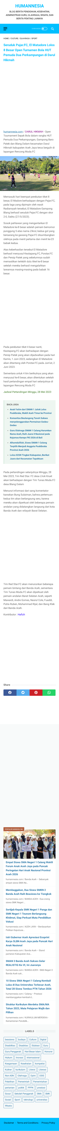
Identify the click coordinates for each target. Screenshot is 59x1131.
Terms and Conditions (27, 1123)
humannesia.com (13, 131)
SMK (47, 1093)
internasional (33, 1057)
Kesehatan (26, 1063)
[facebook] (10, 692)
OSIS (41, 1075)
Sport (17, 1099)
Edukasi (35, 1045)
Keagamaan (11, 1063)
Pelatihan (9, 1081)
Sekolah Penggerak (23, 1093)
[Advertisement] (29, 96)
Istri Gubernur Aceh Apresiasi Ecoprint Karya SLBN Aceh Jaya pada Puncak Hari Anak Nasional (29, 941)
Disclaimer (9, 1123)
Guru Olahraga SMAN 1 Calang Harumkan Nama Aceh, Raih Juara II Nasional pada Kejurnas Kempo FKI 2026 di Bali (30, 434)
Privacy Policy (48, 1123)
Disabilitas (10, 1045)
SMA (39, 1093)
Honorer (49, 1051)
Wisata (8, 1105)
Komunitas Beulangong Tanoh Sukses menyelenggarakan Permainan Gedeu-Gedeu (29, 422)
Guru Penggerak (13, 1051)
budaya (21, 1039)
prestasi (41, 1087)
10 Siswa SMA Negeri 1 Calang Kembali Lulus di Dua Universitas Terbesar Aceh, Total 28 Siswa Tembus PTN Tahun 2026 (28, 984)
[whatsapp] (49, 692)
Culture (32, 1039)
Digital (43, 1039)
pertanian (9, 1087)
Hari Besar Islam (33, 1051)
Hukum (8, 1057)
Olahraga (22, 1075)
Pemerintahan (40, 1081)
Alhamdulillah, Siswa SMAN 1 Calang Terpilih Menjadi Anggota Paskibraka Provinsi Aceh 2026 (28, 446)
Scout (8, 1093)
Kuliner (8, 1069)
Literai (32, 1069)
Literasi (42, 1069)
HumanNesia (29, 6)
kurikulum (20, 1069)
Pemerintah (23, 1081)
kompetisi (40, 1063)
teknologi (28, 1099)
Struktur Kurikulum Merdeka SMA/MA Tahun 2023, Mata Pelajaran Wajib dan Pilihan (28, 1008)
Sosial (8, 1099)
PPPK (31, 1087)
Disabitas (23, 1045)
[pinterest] (36, 692)
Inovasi (19, 1057)
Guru (45, 1045)
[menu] (5, 28)
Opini (33, 1075)
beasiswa (9, 1039)
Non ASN (9, 1075)
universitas (42, 1099)
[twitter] (23, 692)
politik (21, 1087)
